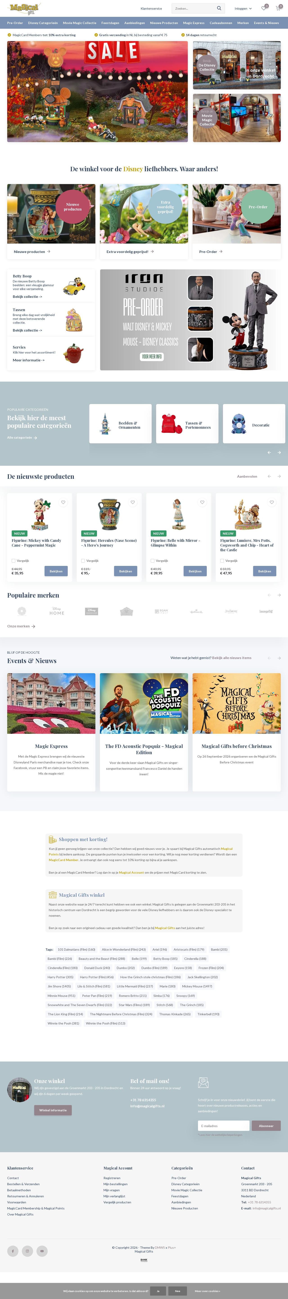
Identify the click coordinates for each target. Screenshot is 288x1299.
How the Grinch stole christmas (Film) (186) (150, 977)
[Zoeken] (219, 8)
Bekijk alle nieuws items (232, 657)
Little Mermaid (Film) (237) (135, 986)
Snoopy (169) (185, 996)
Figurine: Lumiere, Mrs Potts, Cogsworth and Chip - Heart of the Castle (246, 545)
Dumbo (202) (126, 968)
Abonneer (266, 1126)
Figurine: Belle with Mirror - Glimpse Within (175, 542)
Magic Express (194, 23)
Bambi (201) (219, 949)
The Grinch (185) (192, 1005)
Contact (13, 1178)
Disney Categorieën (43, 23)
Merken (243, 23)
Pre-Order (15, 23)
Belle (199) (139, 959)
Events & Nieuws (266, 23)
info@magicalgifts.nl (147, 1106)
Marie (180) (168, 986)
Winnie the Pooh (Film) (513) (105, 1023)
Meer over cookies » (207, 1291)
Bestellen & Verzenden (23, 1184)
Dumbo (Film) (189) (154, 968)
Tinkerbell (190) (208, 1014)
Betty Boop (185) (165, 959)
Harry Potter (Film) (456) (97, 977)
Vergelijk (23, 561)
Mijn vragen (112, 1190)
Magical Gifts (165, 928)
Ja (158, 1291)
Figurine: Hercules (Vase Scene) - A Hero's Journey (109, 542)
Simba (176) (161, 996)
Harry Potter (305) (60, 977)
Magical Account (131, 872)
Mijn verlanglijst (114, 1196)
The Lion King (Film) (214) (65, 1014)
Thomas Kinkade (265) (175, 1014)
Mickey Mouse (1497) (197, 986)
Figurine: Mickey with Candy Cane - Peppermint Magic (36, 542)
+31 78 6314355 (143, 1100)
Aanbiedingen (134, 23)
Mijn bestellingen (116, 1184)
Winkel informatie (53, 1110)
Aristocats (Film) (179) (189, 949)
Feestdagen (110, 23)
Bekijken (56, 571)
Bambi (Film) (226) (60, 959)
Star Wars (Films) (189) (134, 1005)
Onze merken (18, 626)
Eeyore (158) (183, 968)
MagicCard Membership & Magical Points (36, 1208)
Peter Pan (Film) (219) (97, 996)
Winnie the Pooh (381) (63, 1023)
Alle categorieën (20, 437)
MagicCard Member (63, 860)
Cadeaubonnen (221, 23)
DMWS (160, 1247)
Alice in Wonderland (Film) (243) (124, 949)
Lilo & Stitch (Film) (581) (94, 986)
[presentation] (269, 453)
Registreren (112, 1178)
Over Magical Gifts (20, 1214)
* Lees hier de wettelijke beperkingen (220, 1134)
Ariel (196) (160, 949)
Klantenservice (151, 8)
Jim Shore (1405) (59, 986)
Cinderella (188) (195, 959)
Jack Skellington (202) (202, 977)
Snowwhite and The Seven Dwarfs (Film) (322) (80, 1005)
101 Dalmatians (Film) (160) (76, 949)
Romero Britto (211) (133, 996)
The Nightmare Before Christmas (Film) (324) (121, 1014)
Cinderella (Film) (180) (63, 968)
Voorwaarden (16, 1202)
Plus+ (172, 1247)
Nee (177, 1291)
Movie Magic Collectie (79, 23)
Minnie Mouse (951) (61, 996)
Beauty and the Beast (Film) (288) (102, 959)
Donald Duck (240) (97, 968)
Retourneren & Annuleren (25, 1196)
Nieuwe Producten (164, 23)
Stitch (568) (165, 1005)
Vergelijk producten (117, 1202)
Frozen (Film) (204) (211, 968)
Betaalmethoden (19, 1190)
